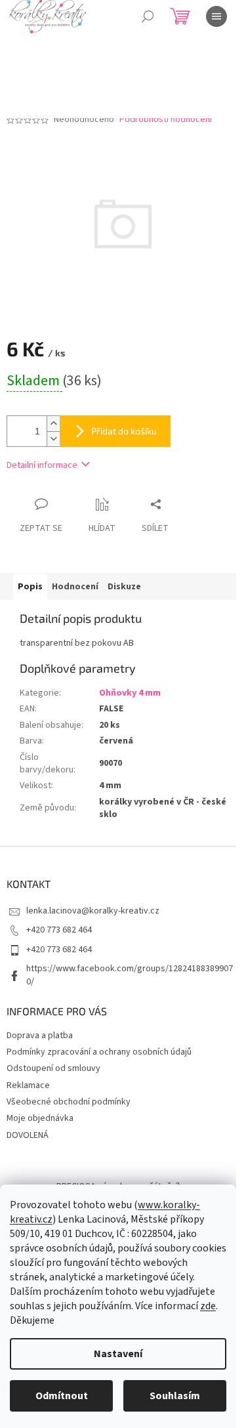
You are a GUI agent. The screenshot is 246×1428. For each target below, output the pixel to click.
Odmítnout (61, 1396)
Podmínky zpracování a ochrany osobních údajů (99, 1052)
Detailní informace (42, 465)
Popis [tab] (30, 586)
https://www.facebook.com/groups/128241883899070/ (129, 975)
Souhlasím (175, 1396)
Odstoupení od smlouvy (53, 1068)
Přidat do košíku (124, 430)
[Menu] (216, 16)
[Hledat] (147, 16)
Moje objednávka (40, 1118)
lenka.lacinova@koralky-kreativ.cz (92, 910)
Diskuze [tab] (124, 586)
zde (208, 1306)
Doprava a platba (40, 1035)
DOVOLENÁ (28, 1135)
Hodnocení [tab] (75, 586)
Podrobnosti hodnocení (165, 120)
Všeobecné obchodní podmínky (69, 1101)
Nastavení (118, 1354)
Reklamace (28, 1085)
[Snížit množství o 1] (53, 438)
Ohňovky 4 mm (130, 693)
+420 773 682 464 (59, 929)
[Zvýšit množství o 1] (53, 423)
